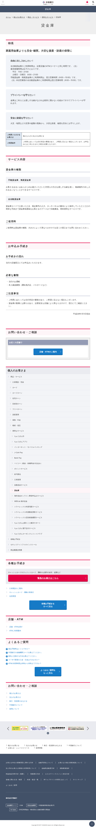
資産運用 (15, 415)
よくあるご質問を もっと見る (48, 671)
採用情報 (39, 748)
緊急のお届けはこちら (48, 578)
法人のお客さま (15, 697)
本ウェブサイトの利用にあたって (56, 779)
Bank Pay (18, 458)
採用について (14, 709)
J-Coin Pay (18, 452)
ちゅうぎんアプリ (20, 442)
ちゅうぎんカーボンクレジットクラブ (28, 534)
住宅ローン (16, 398)
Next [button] (87, 728)
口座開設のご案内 (15, 588)
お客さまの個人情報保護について (70, 762)
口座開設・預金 (18, 382)
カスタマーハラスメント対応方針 (57, 774)
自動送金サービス (20, 485)
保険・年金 (16, 420)
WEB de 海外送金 (20, 501)
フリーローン (17, 409)
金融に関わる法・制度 (14, 779)
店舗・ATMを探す (16, 627)
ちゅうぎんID (19, 436)
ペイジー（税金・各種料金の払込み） (28, 463)
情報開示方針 (35, 774)
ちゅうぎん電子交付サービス (25, 528)
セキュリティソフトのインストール (24, 545)
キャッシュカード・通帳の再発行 (21, 592)
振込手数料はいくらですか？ (19, 649)
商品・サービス (33, 17)
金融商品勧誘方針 (48, 768)
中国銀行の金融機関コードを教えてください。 (25, 652)
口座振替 (17, 480)
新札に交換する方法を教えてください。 (23, 656)
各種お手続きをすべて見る (48, 605)
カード (14, 387)
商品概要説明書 (16, 550)
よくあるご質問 (11, 785)
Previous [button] (8, 728)
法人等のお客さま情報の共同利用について (21, 768)
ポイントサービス (20, 469)
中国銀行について (15, 705)
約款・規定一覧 (33, 779)
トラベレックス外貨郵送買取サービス (28, 512)
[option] (20, 728)
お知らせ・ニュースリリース (18, 748)
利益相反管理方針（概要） (15, 774)
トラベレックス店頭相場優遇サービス (28, 517)
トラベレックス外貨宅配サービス (26, 507)
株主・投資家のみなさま (18, 701)
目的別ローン (17, 404)
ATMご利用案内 (15, 631)
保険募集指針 (65, 768)
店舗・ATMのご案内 (48, 352)
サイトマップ (78, 779)
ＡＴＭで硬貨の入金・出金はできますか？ (24, 660)
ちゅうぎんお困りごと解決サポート (27, 523)
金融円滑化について (46, 762)
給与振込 (17, 474)
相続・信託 (16, 425)
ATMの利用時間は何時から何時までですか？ (24, 663)
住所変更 (12, 596)
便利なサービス (47, 17)
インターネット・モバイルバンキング (28, 447)
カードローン (17, 393)
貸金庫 (16, 490)
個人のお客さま (19, 17)
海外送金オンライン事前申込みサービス (29, 496)
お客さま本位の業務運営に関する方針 (19, 762)
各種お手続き (15, 539)
